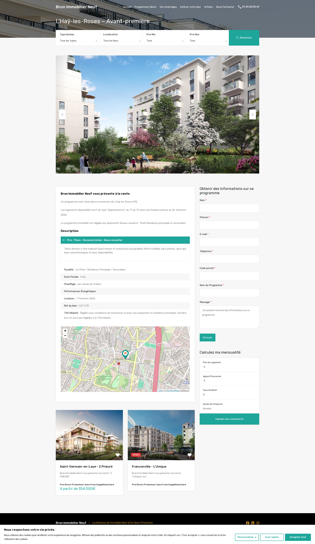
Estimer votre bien (190, 6)
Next (252, 114)
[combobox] (77, 41)
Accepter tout (298, 537)
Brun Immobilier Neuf (76, 7)
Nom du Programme (212, 285)
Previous (62, 114)
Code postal (207, 268)
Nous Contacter (225, 6)
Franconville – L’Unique (149, 466)
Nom (203, 200)
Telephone (206, 251)
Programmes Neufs (145, 6)
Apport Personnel (212, 376)
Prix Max (194, 34)
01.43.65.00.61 (250, 7)
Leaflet (160, 390)
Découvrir (89, 450)
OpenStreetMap (172, 390)
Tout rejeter (272, 537)
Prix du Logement (212, 362)
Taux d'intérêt (210, 390)
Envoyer (207, 337)
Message (205, 302)
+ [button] (65, 331)
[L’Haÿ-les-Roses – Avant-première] (125, 354)
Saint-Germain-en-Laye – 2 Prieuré (86, 466)
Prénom (205, 217)
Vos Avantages (168, 6)
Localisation (110, 34)
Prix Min (151, 34)
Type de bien (67, 34)
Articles (208, 6)
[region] (157, 534)
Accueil (127, 6)
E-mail (204, 234)
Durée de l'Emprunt (212, 404)
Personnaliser (246, 537)
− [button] (65, 336)
